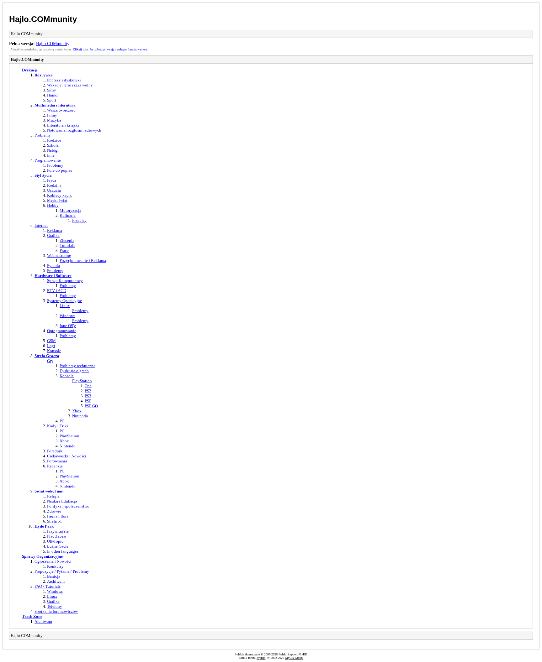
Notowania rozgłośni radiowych (74, 130)
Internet (41, 225)
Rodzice (54, 140)
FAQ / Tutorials (48, 586)
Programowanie (48, 160)
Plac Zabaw (56, 536)
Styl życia (43, 175)
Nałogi (53, 150)
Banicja (53, 576)
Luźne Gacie (57, 546)
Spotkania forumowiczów (56, 611)
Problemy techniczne (77, 365)
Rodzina (54, 185)
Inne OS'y (68, 325)
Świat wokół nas (49, 491)
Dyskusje (30, 70)
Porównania (57, 461)
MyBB (261, 657)
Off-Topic (55, 541)
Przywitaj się (58, 531)
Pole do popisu (59, 170)
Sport (51, 100)
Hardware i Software (53, 275)
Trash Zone (32, 616)
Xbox (77, 411)
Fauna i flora (57, 516)
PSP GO (91, 406)
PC (62, 421)
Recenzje (55, 466)
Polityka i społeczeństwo (68, 506)
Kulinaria (68, 215)
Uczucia (54, 190)
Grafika (53, 235)
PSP (88, 401)
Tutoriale (67, 245)
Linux (65, 305)
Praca (51, 180)
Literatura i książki (63, 125)
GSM (51, 340)
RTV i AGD (56, 290)
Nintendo (80, 416)
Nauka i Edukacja (62, 501)
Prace (64, 250)
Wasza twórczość (61, 110)
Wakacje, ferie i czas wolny (70, 85)
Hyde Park (44, 526)
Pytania (53, 265)
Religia (53, 496)
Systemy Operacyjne (64, 300)
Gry (50, 360)
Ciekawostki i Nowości (66, 456)
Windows (67, 315)
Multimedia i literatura (55, 105)
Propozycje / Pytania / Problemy (62, 571)
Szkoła (53, 145)
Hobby (53, 205)
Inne (51, 155)
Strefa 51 (54, 521)
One (88, 385)
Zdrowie (54, 511)
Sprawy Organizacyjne (42, 556)
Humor (53, 95)
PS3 (88, 396)
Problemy (43, 135)
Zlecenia (67, 240)
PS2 (88, 390)
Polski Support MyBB (293, 654)
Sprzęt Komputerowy (65, 280)
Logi (51, 345)
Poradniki (55, 451)
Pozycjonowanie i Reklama (83, 260)
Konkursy (55, 566)
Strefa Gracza (47, 355)
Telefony (54, 606)
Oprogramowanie (61, 330)
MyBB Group (294, 657)
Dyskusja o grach (74, 370)
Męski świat (57, 200)
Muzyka (54, 120)
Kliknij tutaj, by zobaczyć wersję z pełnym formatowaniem (110, 49)
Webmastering (59, 255)
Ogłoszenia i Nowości (53, 561)
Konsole (54, 350)
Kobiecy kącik (59, 195)
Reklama (54, 230)
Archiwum (56, 581)
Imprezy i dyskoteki (64, 80)
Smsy (51, 90)
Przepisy (79, 220)
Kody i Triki (57, 426)
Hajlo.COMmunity (43, 19)
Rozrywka (44, 75)
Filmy (52, 115)
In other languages (62, 551)
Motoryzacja (70, 210)
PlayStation (82, 380)
